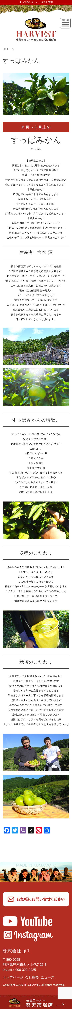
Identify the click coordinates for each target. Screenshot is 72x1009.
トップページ (13, 977)
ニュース (47, 977)
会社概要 (32, 977)
